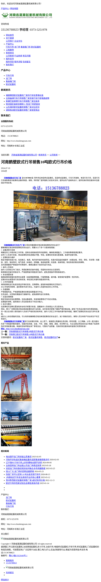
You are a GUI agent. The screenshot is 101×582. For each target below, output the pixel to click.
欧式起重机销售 (35, 337)
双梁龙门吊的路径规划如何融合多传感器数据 (25, 468)
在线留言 (27, 62)
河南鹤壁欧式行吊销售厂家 (14, 321)
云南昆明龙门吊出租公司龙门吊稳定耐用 (23, 465)
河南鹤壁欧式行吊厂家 (12, 178)
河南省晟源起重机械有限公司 (24, 155)
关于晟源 (10, 38)
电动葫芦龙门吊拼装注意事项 (19, 457)
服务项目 (10, 62)
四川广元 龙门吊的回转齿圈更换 (20, 471)
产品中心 (5, 9)
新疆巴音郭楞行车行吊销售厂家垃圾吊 (22, 101)
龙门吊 (17, 47)
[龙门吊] (16, 400)
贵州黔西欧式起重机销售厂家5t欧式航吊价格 (25, 480)
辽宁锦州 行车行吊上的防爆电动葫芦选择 (24, 463)
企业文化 (18, 41)
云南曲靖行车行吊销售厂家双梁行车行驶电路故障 (27, 98)
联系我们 (10, 65)
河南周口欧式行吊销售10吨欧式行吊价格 (26, 334)
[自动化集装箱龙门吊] (16, 424)
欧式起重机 (36, 47)
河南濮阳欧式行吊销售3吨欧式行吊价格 (26, 331)
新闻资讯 (10, 53)
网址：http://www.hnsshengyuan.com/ (15, 329)
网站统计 (5, 580)
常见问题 (27, 56)
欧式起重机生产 (51, 337)
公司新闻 (10, 56)
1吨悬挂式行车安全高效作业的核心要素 (23, 477)
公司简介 (10, 41)
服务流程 (18, 62)
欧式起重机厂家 (20, 337)
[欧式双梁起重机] (16, 446)
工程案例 (10, 50)
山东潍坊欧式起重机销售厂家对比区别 (22, 107)
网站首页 (10, 35)
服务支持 (10, 59)
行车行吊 (10, 47)
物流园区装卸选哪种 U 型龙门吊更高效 (23, 104)
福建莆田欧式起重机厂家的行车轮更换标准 (24, 95)
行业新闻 (18, 56)
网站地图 (14, 9)
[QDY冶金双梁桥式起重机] (16, 369)
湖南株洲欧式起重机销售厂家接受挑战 (22, 110)
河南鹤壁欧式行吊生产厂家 (14, 245)
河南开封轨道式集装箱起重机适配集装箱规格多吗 (27, 460)
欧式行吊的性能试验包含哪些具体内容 (22, 483)
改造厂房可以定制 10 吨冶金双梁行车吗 (23, 474)
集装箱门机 (26, 47)
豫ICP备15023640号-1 (18, 556)
